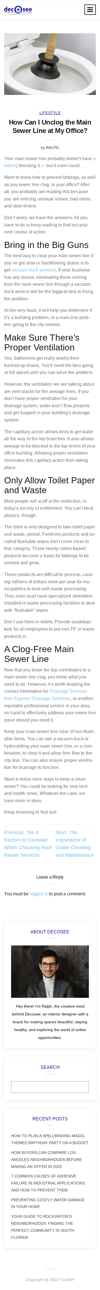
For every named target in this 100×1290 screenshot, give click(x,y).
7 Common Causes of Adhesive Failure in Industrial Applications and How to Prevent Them (48, 1183)
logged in (39, 893)
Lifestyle (50, 113)
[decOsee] (18, 10)
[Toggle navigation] (90, 9)
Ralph (52, 148)
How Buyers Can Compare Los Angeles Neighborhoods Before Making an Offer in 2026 (46, 1159)
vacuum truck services (34, 270)
